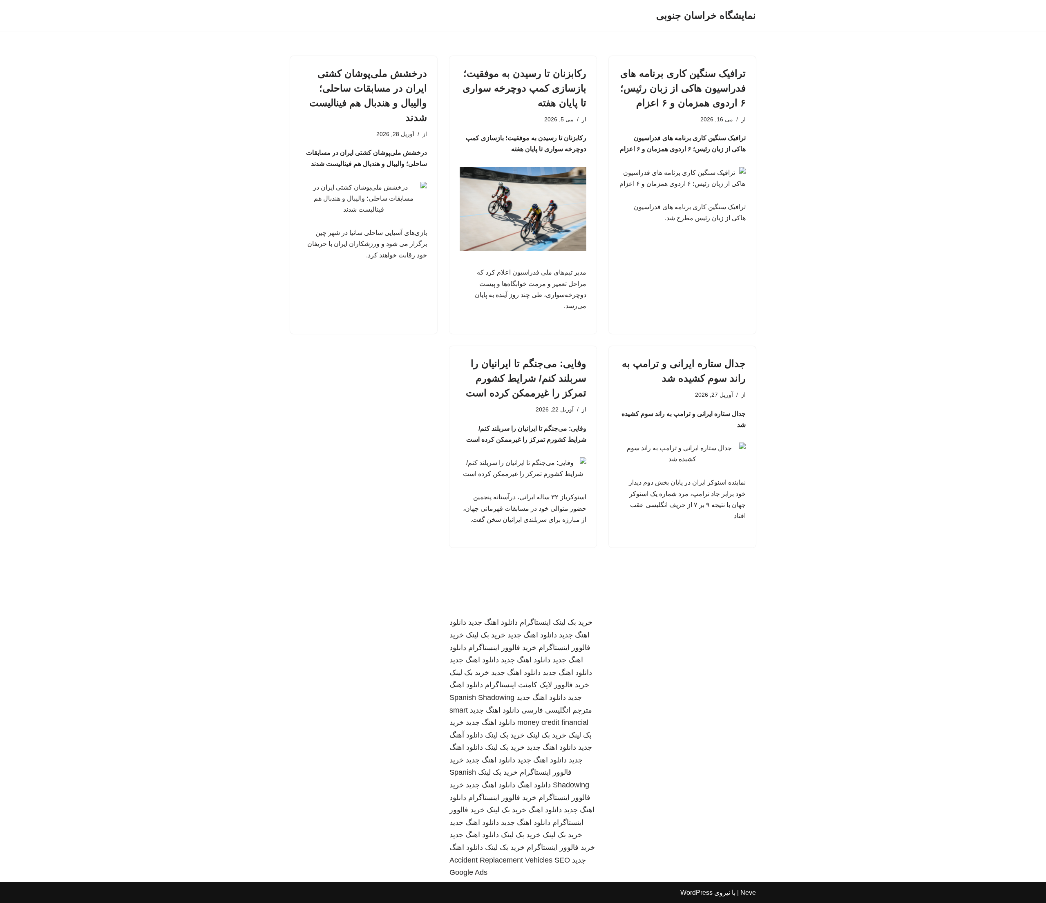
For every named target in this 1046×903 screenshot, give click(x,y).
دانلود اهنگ (534, 785)
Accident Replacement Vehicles (500, 860)
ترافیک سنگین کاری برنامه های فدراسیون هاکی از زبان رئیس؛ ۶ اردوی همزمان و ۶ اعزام (683, 88)
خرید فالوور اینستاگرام (502, 648)
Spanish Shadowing (481, 697)
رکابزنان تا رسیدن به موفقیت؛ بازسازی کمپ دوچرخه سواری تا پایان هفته (524, 88)
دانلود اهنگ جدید (493, 622)
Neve (748, 892)
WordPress (696, 892)
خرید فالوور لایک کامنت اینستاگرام (537, 685)
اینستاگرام (535, 622)
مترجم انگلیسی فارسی (556, 710)
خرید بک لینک (572, 622)
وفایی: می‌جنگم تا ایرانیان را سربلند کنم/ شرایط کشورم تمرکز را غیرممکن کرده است (526, 378)
